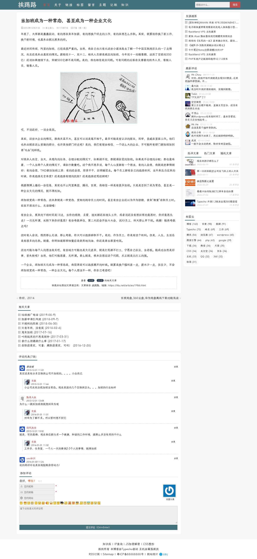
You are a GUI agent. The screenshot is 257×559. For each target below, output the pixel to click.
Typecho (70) (194, 229)
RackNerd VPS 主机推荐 (202, 31)
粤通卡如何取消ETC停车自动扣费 (215, 191)
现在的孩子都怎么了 (208, 161)
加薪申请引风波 (31, 319)
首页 (47, 5)
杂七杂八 (49, 28)
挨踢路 (27, 5)
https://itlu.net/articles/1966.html (127, 285)
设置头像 (170, 499)
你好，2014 (26, 298)
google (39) (225, 240)
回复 (176, 366)
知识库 (107, 544)
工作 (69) (224, 229)
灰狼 (33, 380)
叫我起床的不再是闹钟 (35, 336)
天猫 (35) (219, 245)
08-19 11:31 (209, 75)
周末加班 (27, 332)
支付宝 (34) (207, 251)
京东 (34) (222, 251)
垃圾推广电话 (30, 315)
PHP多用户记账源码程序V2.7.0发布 (208, 59)
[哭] (95, 503)
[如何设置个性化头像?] (169, 496)
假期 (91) (221, 224)
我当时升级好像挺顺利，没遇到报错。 (212, 89)
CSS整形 (148, 544)
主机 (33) (192, 256)
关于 (58, 5)
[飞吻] (47, 503)
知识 (125, 5)
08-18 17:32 (206, 86)
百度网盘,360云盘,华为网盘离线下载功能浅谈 (150, 298)
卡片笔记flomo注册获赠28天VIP (205, 49)
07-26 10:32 (209, 102)
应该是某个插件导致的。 (204, 127)
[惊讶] (51, 503)
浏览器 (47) (207, 234)
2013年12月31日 (32, 28)
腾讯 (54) (192, 234)
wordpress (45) (225, 234)
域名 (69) (210, 229)
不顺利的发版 (30, 323)
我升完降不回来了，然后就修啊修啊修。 (213, 135)
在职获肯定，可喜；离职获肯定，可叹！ (47, 345)
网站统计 (152, 554)
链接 (69, 5)
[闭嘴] (32, 503)
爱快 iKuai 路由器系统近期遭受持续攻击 (210, 36)
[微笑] (39, 503)
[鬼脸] (35, 503)
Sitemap (108, 554)
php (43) (210, 240)
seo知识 (30, 458)
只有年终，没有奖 (33, 328)
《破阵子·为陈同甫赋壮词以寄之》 (207, 45)
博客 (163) (192, 224)
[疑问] (21, 503)
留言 (91, 5)
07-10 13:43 (204, 140)
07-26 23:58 (205, 94)
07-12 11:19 (206, 124)
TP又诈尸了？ (198, 97)
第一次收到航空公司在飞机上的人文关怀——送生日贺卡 (217, 171)
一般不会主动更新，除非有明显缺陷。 (212, 143)
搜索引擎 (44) (194, 240)
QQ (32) (205, 256)
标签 (80, 5)
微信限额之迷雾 (205, 181)
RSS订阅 (94, 554)
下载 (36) (192, 245)
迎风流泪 (31, 427)
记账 (114, 5)
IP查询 (118, 544)
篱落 (150, 549)
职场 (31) (192, 262)
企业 (100, 280)
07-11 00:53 (209, 132)
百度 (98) (207, 224)
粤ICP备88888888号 (130, 554)
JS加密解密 (133, 544)
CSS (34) (192, 251)
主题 (103, 5)
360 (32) (218, 256)
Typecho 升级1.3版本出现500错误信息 (217, 201)
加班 (90, 280)
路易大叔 (31, 397)
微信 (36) (205, 245)
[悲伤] (28, 503)
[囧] (88, 503)
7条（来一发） (81, 28)
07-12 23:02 (206, 113)
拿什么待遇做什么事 (34, 341)
